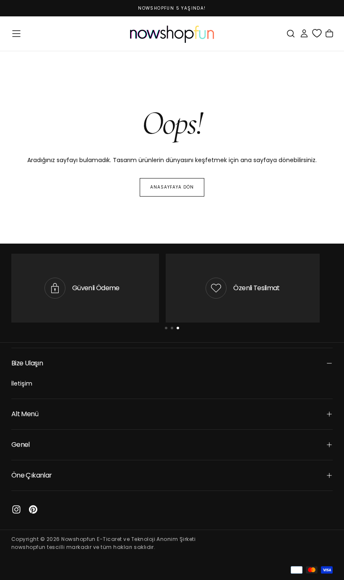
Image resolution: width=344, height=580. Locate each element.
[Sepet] (329, 33)
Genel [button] (20, 444)
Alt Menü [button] (24, 414)
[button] (16, 34)
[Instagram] (16, 509)
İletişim (21, 383)
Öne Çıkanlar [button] (31, 475)
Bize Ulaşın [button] (27, 363)
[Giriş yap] (304, 33)
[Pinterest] (33, 509)
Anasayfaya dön (172, 187)
